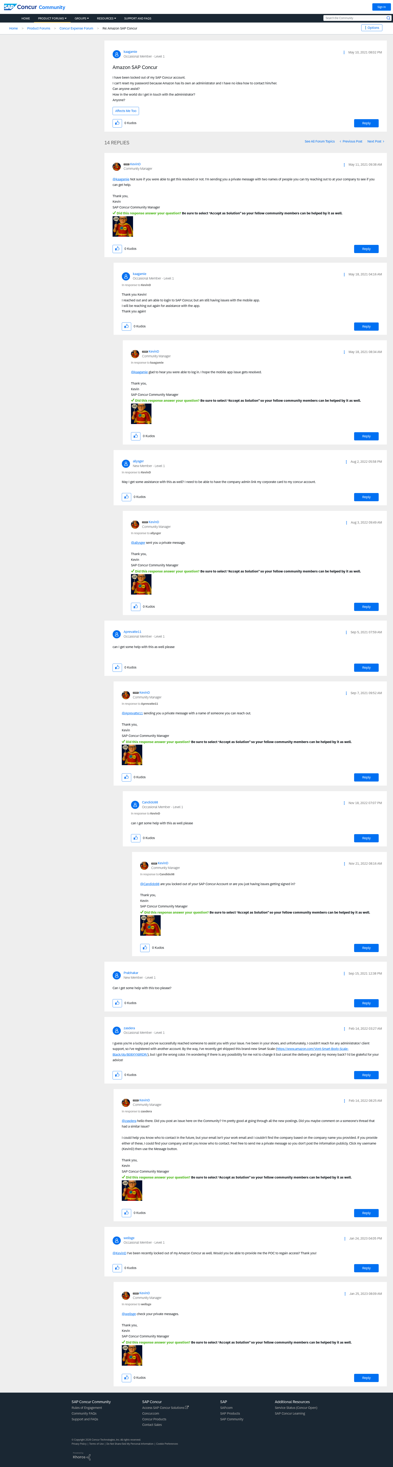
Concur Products (154, 1419)
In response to (136, 285)
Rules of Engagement (87, 1407)
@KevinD (119, 1253)
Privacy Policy (79, 1443)
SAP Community (231, 1419)
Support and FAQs (85, 1419)
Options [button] (373, 27)
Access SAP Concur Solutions (163, 1407)
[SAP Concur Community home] (20, 7)
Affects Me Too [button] (125, 111)
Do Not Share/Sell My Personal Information (130, 1443)
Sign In (381, 7)
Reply (366, 123)
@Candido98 (149, 884)
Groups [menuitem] (80, 18)
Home (13, 28)
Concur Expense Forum (76, 28)
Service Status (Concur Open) (296, 1407)
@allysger (138, 542)
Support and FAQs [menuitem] (137, 18)
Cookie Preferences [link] (167, 1443)
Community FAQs (84, 1413)
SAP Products (230, 1413)
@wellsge (129, 1314)
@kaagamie (121, 179)
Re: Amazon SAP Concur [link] (120, 28)
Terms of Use (96, 1443)
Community (52, 7)
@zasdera (129, 1121)
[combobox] (357, 18)
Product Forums (38, 28)
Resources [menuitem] (105, 18)
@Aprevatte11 (132, 713)
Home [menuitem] (25, 18)
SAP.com (226, 1407)
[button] (344, 52)
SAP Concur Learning (290, 1413)
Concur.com (150, 1413)
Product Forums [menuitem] (51, 18)
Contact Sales (152, 1424)
